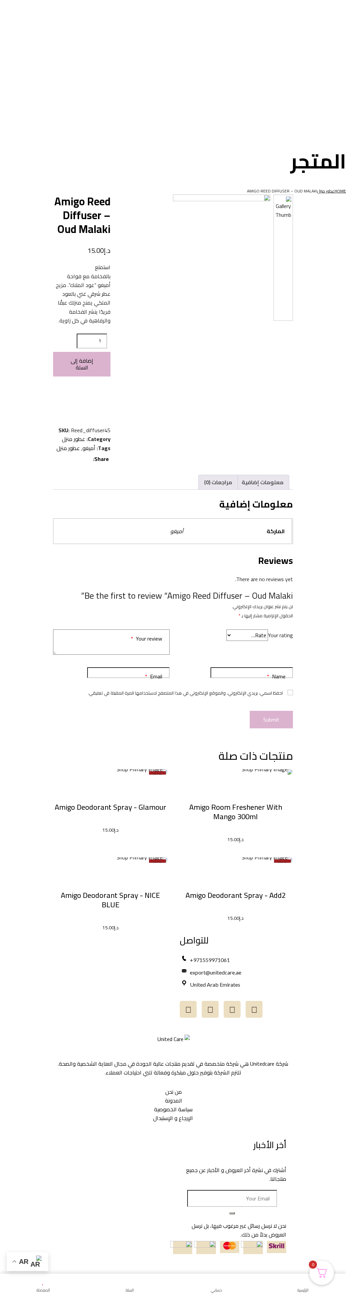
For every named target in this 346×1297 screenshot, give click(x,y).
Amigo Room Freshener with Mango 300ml (235, 811)
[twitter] (79, 459)
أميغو (88, 448)
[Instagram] (254, 1009)
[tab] (262, 482)
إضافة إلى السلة (82, 364)
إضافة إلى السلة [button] (235, 790)
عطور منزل (326, 191)
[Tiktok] (232, 1009)
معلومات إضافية (262, 482)
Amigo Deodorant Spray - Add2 (236, 895)
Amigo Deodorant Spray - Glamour (110, 807)
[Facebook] (210, 1009)
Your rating (280, 635)
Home (340, 191)
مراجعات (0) (218, 482)
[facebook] (88, 459)
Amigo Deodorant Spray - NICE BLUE (110, 899)
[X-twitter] (188, 1009)
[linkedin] (69, 459)
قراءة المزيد (110, 790)
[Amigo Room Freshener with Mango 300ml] (235, 772)
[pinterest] (60, 459)
